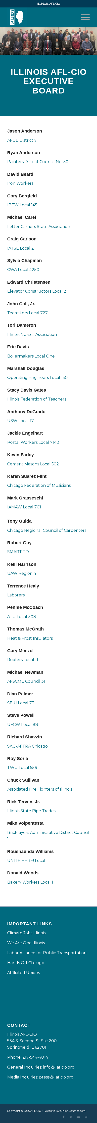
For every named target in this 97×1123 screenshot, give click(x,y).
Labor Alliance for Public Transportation (47, 952)
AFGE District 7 (22, 140)
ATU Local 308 (21, 616)
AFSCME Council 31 (26, 681)
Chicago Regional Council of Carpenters (46, 530)
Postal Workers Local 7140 (33, 442)
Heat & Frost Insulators (30, 638)
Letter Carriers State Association (38, 226)
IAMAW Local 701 (24, 507)
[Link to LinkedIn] (78, 1117)
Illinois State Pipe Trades (31, 811)
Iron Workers (20, 183)
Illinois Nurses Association (32, 334)
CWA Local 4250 (23, 269)
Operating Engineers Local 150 (37, 377)
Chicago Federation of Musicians (39, 485)
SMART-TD (18, 551)
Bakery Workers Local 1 (30, 882)
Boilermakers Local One (31, 356)
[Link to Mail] (86, 1117)
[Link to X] (71, 1117)
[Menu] (83, 17)
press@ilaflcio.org (56, 1077)
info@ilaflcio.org (59, 1067)
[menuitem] (83, 17)
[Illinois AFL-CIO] (40, 17)
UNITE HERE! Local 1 (27, 860)
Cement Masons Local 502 (33, 464)
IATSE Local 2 (20, 248)
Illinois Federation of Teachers (36, 399)
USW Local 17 (20, 420)
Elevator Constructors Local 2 (36, 291)
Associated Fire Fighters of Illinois (39, 789)
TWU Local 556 (22, 767)
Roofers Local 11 (22, 659)
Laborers (16, 595)
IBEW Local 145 (22, 205)
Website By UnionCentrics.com (65, 1111)
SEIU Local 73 (20, 703)
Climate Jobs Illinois (26, 933)
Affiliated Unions (23, 972)
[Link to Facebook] (63, 1117)
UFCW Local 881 (23, 724)
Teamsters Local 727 (27, 313)
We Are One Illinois (26, 943)
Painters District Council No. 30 (37, 161)
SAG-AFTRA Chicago (27, 746)
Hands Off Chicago (25, 962)
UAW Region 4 (21, 573)
